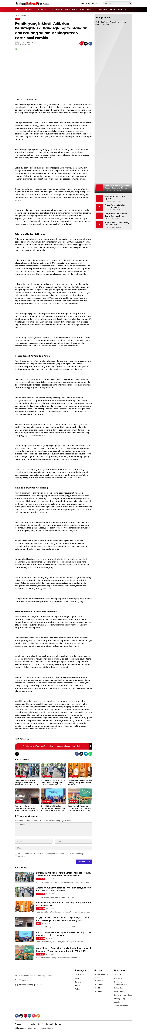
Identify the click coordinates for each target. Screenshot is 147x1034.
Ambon (100, 984)
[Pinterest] (25, 1016)
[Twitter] (81, 754)
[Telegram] (86, 754)
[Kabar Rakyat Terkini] (32, 3)
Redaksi (117, 1002)
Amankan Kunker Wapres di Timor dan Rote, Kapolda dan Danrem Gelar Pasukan (53, 782)
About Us (118, 975)
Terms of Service (121, 1006)
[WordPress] (29, 1016)
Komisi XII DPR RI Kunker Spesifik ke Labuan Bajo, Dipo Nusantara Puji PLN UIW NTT (53, 808)
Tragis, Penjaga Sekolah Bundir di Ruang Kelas (115, 206)
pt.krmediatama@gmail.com (30, 985)
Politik (17, 19)
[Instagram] (34, 1016)
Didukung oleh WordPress (26, 1028)
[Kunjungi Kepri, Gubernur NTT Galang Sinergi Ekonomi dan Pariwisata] (80, 770)
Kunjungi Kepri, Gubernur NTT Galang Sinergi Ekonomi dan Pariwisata (80, 782)
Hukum (77, 985)
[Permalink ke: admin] (17, 43)
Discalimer (118, 978)
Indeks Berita (119, 988)
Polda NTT (101, 981)
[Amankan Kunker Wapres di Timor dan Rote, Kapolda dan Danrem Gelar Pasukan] (53, 770)
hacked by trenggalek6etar (120, 983)
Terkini (77, 989)
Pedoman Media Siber (123, 995)
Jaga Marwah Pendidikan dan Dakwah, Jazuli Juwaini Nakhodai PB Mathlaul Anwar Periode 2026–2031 (80, 808)
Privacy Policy (119, 998)
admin (22, 43)
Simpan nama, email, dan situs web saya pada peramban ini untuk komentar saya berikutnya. (51, 854)
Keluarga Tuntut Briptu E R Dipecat (116, 197)
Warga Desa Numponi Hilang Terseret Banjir (117, 223)
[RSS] (38, 1016)
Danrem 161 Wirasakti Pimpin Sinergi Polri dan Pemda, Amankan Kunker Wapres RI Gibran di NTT (26, 782)
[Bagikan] (90, 44)
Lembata (100, 991)
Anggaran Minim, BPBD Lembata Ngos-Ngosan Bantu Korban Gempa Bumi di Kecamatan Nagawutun (26, 808)
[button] (129, 3)
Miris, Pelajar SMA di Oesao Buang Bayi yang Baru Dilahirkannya (116, 215)
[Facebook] (77, 754)
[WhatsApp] (90, 754)
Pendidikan (73, 801)
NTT (98, 988)
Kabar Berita (21, 776)
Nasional (78, 982)
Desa (18, 801)
